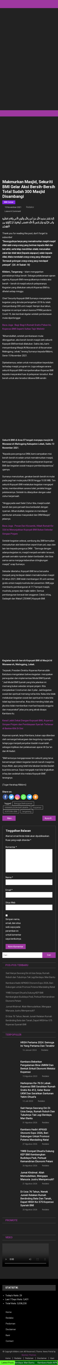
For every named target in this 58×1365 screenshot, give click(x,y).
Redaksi (30, 207)
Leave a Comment (13, 211)
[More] (35, 797)
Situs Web (10, 902)
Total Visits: (11, 1303)
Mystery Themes (29, 1355)
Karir (8, 1335)
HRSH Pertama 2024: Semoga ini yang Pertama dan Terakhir (37, 1044)
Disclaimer (11, 1329)
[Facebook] (5, 797)
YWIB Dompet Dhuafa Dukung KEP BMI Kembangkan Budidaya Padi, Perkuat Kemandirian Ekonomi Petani (30, 997)
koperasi (37, 807)
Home (9, 1312)
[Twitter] (11, 797)
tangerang (26, 811)
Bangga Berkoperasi (23, 803)
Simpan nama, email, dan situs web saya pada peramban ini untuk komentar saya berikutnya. (13, 929)
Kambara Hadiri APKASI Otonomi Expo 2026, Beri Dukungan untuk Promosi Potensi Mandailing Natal (30, 985)
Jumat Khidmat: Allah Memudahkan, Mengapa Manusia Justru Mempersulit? (28, 1008)
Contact (9, 1341)
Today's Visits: (12, 1295)
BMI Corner (8, 202)
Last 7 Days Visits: (14, 1299)
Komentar (11, 847)
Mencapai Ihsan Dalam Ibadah (11, 818)
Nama (9, 877)
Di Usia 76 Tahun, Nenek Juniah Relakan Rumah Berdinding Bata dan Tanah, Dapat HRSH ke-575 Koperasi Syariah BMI (29, 1020)
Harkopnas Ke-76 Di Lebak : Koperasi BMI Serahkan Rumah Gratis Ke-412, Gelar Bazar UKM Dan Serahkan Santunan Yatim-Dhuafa (37, 1090)
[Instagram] (17, 797)
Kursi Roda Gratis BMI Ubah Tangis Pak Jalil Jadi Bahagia (50, 818)
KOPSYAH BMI (11, 811)
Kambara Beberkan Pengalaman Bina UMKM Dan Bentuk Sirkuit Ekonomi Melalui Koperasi (37, 1066)
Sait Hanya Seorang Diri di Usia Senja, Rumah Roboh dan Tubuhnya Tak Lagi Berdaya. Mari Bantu (30, 975)
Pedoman (10, 1323)
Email (9, 890)
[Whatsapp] (23, 797)
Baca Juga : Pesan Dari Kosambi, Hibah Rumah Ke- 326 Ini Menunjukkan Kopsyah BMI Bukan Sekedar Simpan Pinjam (28, 530)
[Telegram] (29, 797)
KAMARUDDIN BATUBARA (16, 807)
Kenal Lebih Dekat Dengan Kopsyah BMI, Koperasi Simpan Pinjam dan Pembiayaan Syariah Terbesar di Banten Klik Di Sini (27, 724)
